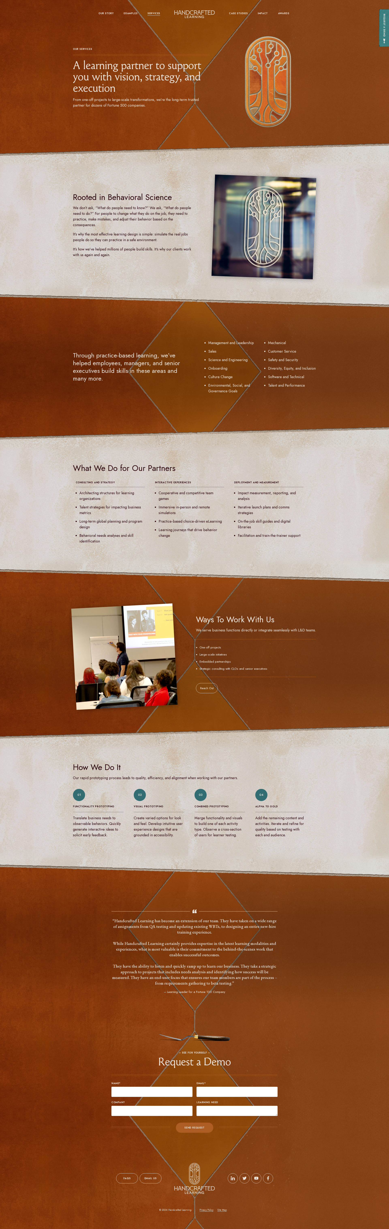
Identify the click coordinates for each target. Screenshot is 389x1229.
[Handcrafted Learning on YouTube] (256, 1178)
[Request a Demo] (384, 28)
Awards (283, 13)
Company (118, 1102)
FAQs (126, 1178)
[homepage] (194, 14)
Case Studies (238, 13)
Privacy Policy (206, 1210)
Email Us (150, 1178)
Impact (263, 13)
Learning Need (207, 1102)
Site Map (222, 1210)
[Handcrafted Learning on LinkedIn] (233, 1178)
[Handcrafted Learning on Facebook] (268, 1178)
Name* (116, 1083)
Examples (130, 13)
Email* (201, 1083)
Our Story (105, 13)
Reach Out (207, 688)
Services (153, 13)
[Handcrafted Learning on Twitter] (244, 1178)
